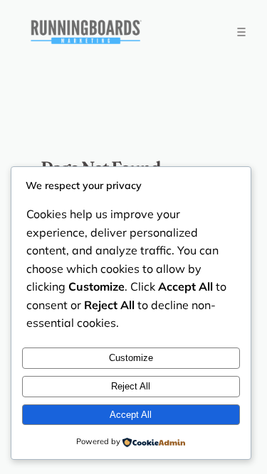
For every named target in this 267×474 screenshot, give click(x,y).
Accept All (131, 414)
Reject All (130, 386)
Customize (131, 357)
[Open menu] (241, 31)
